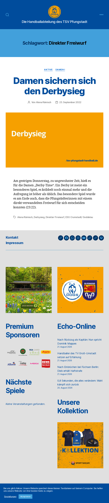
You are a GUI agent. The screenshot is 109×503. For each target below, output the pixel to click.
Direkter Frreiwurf (55, 217)
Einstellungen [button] (10, 496)
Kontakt (12, 237)
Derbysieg (39, 217)
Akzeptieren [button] (25, 496)
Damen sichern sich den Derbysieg (54, 85)
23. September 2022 (70, 102)
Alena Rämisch (43, 102)
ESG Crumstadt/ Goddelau (79, 217)
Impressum (14, 243)
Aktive (48, 69)
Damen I (60, 69)
